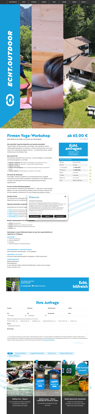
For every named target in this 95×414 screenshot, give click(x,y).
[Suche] (89, 183)
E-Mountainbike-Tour (13, 217)
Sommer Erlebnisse (20, 353)
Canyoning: (11, 212)
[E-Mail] (89, 170)
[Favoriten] (89, 176)
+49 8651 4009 (27, 286)
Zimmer (74, 2)
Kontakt (83, 2)
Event (23, 2)
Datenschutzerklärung (49, 340)
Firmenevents (52, 353)
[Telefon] (89, 167)
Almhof (44, 2)
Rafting (10, 210)
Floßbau (10, 213)
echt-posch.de (13, 2)
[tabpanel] (16, 66)
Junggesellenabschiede (37, 353)
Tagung (64, 2)
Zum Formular (73, 154)
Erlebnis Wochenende (66, 353)
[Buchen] (89, 179)
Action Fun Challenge (13, 215)
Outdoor (33, 2)
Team (54, 2)
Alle (10, 353)
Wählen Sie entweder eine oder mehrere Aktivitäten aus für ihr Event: (22, 319)
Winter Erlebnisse (14, 356)
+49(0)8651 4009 (73, 152)
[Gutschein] (89, 173)
